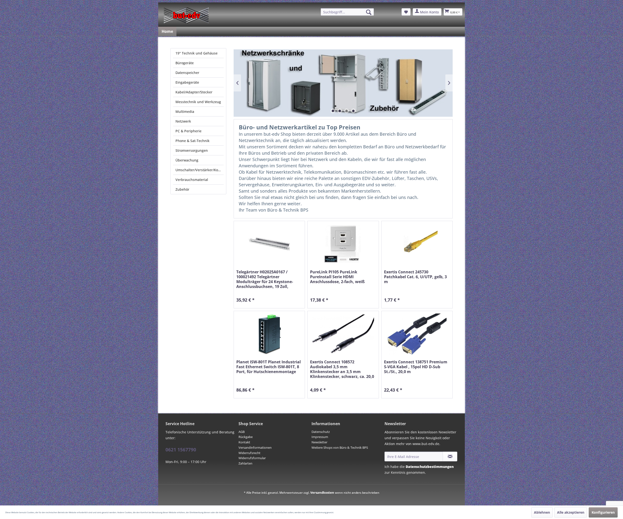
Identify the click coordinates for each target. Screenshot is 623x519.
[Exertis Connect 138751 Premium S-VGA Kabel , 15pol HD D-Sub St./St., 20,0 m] (417, 334)
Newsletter (319, 442)
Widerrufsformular (252, 458)
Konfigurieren (603, 512)
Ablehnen (542, 512)
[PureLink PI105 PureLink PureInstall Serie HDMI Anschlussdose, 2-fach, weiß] (343, 244)
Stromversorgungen (191, 150)
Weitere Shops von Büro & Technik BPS (340, 447)
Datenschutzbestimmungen (430, 466)
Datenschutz (321, 432)
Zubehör (182, 189)
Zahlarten (245, 463)
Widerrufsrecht (249, 453)
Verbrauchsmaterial (191, 179)
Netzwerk (183, 121)
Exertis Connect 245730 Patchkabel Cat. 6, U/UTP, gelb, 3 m (415, 276)
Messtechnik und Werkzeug (198, 101)
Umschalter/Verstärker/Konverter (199, 170)
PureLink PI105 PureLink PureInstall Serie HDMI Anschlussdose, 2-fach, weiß (337, 276)
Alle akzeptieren (570, 512)
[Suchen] (369, 12)
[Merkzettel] (406, 12)
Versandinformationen (255, 447)
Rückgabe (245, 437)
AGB (241, 432)
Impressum (320, 437)
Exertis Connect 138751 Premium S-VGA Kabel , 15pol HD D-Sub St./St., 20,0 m (415, 366)
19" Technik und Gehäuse (196, 53)
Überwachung (186, 160)
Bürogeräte (184, 63)
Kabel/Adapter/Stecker (193, 92)
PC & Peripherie (188, 131)
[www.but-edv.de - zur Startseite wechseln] (186, 15)
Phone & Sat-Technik (192, 140)
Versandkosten (322, 492)
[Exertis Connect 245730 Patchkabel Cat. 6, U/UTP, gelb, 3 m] (417, 244)
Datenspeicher (187, 72)
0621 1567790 (180, 450)
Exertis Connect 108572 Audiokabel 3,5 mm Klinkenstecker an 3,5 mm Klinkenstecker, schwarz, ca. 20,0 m (342, 369)
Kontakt (244, 442)
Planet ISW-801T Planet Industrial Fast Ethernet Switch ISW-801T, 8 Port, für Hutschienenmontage (268, 366)
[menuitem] (347, 12)
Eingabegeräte (187, 82)
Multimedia (184, 111)
